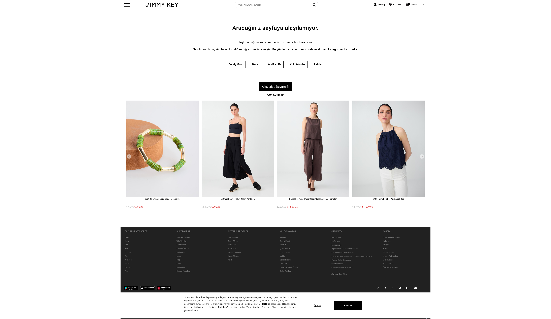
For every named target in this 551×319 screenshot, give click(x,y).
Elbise (127, 237)
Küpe (178, 264)
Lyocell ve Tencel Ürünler (289, 267)
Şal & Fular (232, 249)
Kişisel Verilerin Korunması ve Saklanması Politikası (351, 256)
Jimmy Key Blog (339, 274)
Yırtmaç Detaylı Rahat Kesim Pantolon (238, 199)
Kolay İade (387, 241)
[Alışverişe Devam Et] (275, 83)
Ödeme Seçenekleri (390, 267)
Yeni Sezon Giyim (183, 237)
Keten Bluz (232, 245)
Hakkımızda (336, 238)
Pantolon (128, 267)
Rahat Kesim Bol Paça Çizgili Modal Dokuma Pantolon (313, 199)
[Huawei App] (164, 288)
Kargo (385, 249)
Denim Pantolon (234, 252)
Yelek (230, 260)
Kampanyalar (336, 245)
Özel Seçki (284, 264)
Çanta (178, 256)
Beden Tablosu (388, 252)
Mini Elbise (180, 267)
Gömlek (128, 252)
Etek (126, 249)
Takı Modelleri (181, 241)
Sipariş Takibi (388, 264)
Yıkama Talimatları (390, 256)
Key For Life (274, 64)
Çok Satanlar (297, 64)
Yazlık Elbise (233, 237)
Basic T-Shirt (233, 241)
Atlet (126, 271)
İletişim (386, 245)
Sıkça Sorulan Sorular (391, 237)
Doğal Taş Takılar (286, 271)
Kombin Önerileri (182, 249)
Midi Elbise (180, 252)
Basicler (283, 245)
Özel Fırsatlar (285, 252)
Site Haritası (388, 260)
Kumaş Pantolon (183, 271)
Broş (178, 260)
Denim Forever (285, 260)
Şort (126, 256)
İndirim (318, 64)
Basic (255, 64)
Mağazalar (335, 241)
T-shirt (127, 264)
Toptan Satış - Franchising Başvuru (344, 249)
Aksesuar (128, 260)
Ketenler (283, 237)
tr (422, 5)
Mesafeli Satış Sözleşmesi (341, 260)
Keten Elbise (181, 245)
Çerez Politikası (337, 264)
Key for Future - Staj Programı (342, 252)
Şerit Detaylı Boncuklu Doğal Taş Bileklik (162, 199)
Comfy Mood (236, 64)
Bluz (126, 245)
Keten (127, 241)
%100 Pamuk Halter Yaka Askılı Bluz (388, 199)
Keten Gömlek (233, 256)
